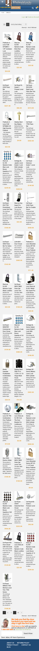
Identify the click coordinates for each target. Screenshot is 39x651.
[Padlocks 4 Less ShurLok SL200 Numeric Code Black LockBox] (19, 537)
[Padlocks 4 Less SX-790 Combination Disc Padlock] (7, 408)
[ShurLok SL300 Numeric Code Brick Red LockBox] (19, 37)
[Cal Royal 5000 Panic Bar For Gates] (7, 236)
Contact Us (26, 645)
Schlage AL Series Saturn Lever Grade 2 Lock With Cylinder (30, 329)
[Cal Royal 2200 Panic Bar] (7, 79)
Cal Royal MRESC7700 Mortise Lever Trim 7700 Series (7, 588)
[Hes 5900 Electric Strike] (7, 452)
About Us (10, 643)
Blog (9, 647)
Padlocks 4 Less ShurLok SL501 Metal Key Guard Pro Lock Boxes (30, 288)
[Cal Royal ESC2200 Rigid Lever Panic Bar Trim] (31, 79)
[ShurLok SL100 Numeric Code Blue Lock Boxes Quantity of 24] (19, 319)
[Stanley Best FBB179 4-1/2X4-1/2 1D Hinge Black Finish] (19, 363)
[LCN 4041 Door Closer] (19, 236)
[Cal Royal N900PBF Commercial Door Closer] (7, 319)
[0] (36, 8)
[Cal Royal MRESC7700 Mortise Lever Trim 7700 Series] (7, 578)
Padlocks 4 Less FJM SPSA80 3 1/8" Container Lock (7, 47)
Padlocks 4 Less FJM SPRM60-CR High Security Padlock (7, 126)
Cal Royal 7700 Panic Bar (29, 124)
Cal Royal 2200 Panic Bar (6, 87)
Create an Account (33, 17)
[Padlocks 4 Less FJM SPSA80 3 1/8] (7, 37)
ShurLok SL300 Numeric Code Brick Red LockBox (18, 47)
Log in (24, 17)
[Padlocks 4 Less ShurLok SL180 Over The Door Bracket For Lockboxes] (19, 408)
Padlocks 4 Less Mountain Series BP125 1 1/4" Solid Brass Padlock (31, 463)
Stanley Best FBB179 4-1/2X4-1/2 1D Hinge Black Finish (18, 374)
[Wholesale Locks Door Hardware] (19, 3)
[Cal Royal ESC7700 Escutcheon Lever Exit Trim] (7, 197)
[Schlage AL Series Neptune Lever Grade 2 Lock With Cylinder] (31, 408)
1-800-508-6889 (5, 7)
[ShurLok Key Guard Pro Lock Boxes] (19, 197)
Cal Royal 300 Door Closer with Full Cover (7, 545)
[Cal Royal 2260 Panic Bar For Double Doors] (31, 197)
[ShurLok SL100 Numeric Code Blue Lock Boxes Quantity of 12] (7, 155)
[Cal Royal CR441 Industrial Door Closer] (19, 496)
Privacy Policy (12, 645)
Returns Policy (23, 643)
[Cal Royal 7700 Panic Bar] (31, 116)
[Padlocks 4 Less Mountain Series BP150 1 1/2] (31, 236)
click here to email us (23, 629)
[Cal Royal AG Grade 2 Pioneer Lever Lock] (31, 496)
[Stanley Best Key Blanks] (19, 116)
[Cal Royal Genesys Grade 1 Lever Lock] (31, 155)
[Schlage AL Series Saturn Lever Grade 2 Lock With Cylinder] (31, 319)
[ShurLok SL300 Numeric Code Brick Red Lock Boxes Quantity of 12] (31, 537)
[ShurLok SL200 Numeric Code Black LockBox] (7, 278)
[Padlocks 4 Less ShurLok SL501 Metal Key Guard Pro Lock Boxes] (31, 278)
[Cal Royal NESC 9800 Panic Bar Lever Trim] (19, 278)
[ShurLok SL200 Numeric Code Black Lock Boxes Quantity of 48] (7, 496)
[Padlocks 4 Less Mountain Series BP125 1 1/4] (31, 453)
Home (2, 12)
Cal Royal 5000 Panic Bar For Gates (7, 244)
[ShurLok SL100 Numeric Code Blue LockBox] (31, 37)
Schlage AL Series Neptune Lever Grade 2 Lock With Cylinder (30, 418)
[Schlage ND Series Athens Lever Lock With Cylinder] (31, 363)
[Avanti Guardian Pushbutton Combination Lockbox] (7, 363)
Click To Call (16, 7)
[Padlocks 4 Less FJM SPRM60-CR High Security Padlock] (7, 116)
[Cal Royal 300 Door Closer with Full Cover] (7, 537)
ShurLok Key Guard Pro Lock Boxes (18, 205)
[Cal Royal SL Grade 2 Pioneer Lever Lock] (19, 79)
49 (18, 612)
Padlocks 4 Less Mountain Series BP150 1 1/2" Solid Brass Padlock (31, 246)
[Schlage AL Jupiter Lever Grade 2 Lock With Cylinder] (19, 155)
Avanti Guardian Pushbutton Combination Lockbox (7, 374)
